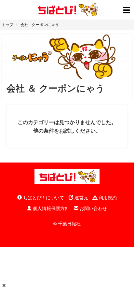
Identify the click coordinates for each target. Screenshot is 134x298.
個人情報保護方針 (50, 208)
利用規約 (107, 197)
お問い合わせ (92, 208)
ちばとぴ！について (43, 197)
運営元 (80, 197)
